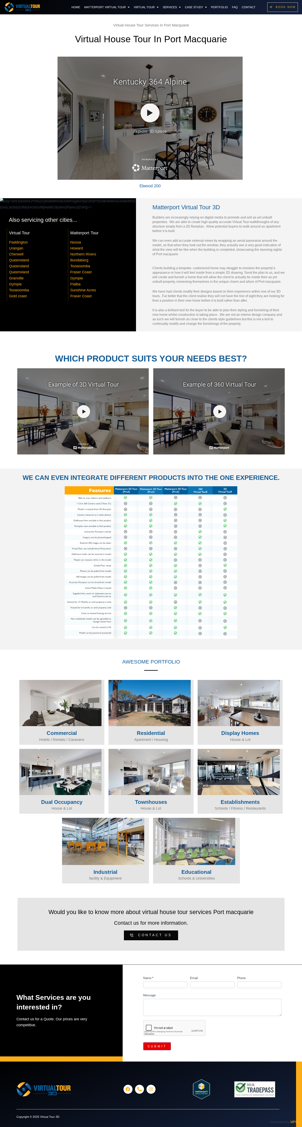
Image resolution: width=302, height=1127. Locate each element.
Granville (16, 278)
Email (194, 978)
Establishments (240, 802)
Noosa (75, 242)
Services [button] (170, 7)
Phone (241, 978)
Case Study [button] (194, 7)
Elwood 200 (150, 186)
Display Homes (240, 733)
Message (149, 995)
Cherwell (16, 254)
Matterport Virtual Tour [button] (105, 7)
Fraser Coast (81, 272)
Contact (249, 7)
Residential (151, 733)
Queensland (19, 260)
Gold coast (18, 296)
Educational (196, 872)
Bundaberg (79, 260)
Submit (157, 1046)
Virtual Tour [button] (144, 7)
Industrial (105, 872)
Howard (76, 248)
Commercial (62, 733)
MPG (294, 1122)
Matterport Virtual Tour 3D (186, 207)
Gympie (15, 284)
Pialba (75, 284)
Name (148, 978)
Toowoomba (19, 290)
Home (75, 7)
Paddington (18, 242)
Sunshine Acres (83, 290)
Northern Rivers (83, 254)
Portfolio (219, 7)
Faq (235, 7)
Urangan (16, 248)
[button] (107, 7)
